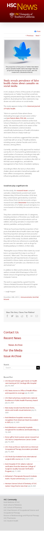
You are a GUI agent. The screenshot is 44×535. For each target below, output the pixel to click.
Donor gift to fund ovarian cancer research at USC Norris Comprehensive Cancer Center (22, 438)
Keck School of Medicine (13, 505)
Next (37, 35)
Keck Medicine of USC (12, 502)
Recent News (12, 338)
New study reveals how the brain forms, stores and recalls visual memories (20, 409)
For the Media (13, 350)
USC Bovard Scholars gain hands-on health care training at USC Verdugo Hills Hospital (21, 382)
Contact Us (11, 332)
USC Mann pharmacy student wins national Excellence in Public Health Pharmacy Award (21, 399)
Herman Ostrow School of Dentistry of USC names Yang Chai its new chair (21, 484)
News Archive (15, 344)
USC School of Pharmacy (13, 507)
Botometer (23, 202)
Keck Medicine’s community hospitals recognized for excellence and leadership (20, 428)
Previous (30, 35)
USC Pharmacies (10, 518)
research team (22, 190)
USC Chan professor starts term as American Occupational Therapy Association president (21, 448)
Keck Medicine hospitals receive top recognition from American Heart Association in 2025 (21, 419)
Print (38, 31)
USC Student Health (11, 521)
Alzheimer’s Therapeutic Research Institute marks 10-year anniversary (21, 477)
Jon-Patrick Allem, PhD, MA (16, 118)
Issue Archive (12, 356)
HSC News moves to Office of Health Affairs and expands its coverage (21, 391)
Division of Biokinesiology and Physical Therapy (21, 515)
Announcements (26, 297)
